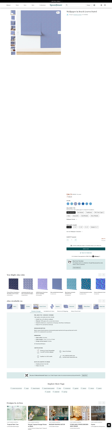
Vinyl (68, 215)
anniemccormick (77, 14)
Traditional (89, 212)
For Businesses (43, 5)
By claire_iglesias (39, 295)
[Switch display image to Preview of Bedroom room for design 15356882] (13, 49)
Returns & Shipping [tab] (62, 311)
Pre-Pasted (80, 212)
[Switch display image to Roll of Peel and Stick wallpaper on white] (13, 18)
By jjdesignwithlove (83, 293)
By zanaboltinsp (68, 295)
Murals (17, 5)
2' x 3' (86, 227)
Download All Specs (39, 344)
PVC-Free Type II (99, 212)
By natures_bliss (53, 293)
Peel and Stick (71, 212)
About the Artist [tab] (75, 311)
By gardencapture (25, 295)
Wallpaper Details (71, 219)
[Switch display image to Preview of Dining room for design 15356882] (13, 43)
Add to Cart (86, 248)
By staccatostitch (10, 295)
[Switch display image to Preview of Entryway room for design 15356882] (13, 38)
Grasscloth (75, 215)
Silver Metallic (94, 215)
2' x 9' (75, 227)
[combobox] (89, 5)
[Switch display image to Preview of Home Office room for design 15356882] (13, 54)
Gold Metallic (84, 215)
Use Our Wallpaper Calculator (74, 231)
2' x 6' (80, 227)
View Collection (76, 267)
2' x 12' (69, 227)
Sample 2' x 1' (94, 227)
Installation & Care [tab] (49, 311)
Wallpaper (8, 5)
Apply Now (84, 375)
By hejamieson (96, 293)
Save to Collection (86, 253)
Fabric (33, 5)
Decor (25, 5)
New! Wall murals (55, 1)
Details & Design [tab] (36, 311)
